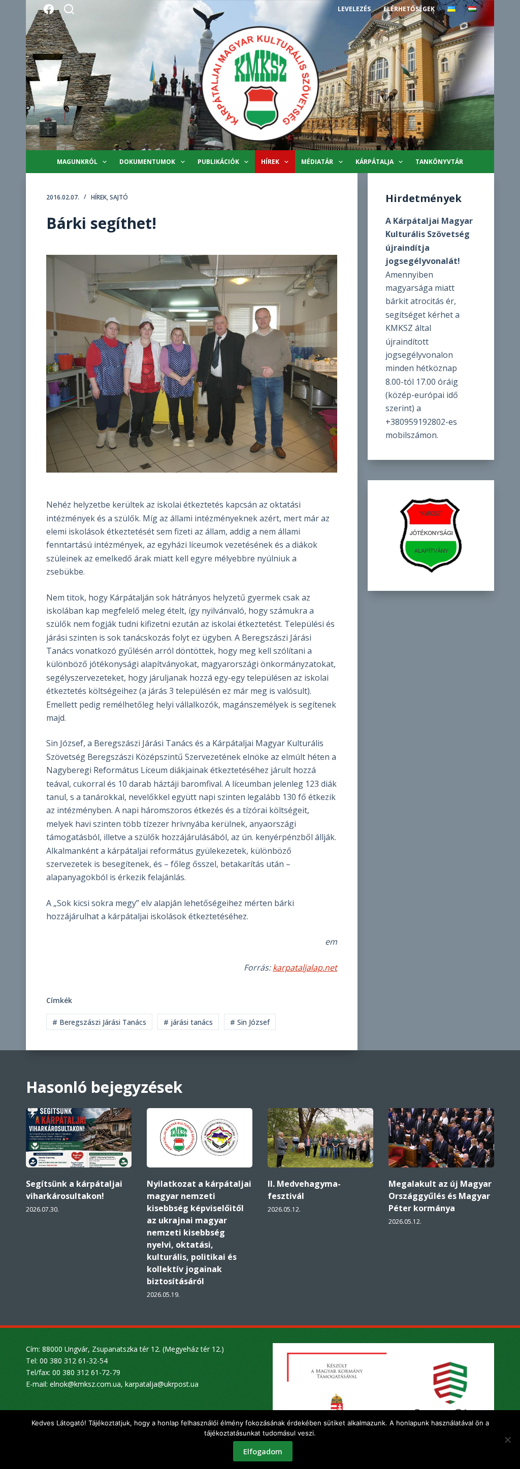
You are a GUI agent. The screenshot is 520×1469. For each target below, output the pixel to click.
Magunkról (77, 161)
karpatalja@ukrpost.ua (162, 1384)
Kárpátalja (374, 161)
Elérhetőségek (409, 9)
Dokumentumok (147, 161)
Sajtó (119, 197)
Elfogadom (262, 1451)
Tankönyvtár (439, 161)
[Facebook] (49, 9)
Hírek (270, 161)
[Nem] (507, 1439)
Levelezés (354, 9)
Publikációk (218, 161)
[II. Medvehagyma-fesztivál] (320, 1137)
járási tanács (188, 1022)
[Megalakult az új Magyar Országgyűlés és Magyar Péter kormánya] (441, 1137)
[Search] (69, 9)
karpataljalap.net (305, 967)
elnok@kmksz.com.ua (85, 1384)
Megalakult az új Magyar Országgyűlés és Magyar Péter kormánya (440, 1196)
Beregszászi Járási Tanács (99, 1022)
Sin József (250, 1022)
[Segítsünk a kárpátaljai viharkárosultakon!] (79, 1137)
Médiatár (317, 161)
